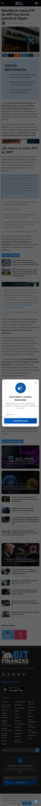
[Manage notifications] (36, 801)
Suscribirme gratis (20, 421)
